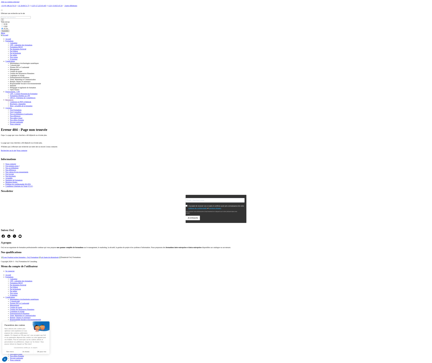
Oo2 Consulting (15, 112)
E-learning (13, 59)
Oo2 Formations (15, 110)
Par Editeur (14, 51)
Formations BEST (16, 47)
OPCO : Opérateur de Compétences (22, 98)
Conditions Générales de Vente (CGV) (19, 186)
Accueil (8, 39)
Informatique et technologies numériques (24, 299)
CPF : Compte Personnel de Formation (23, 94)
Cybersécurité (15, 301)
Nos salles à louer (16, 118)
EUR (5, 24)
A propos (8, 108)
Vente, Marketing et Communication (23, 315)
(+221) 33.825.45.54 (55, 6)
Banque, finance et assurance (20, 317)
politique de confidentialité (197, 208)
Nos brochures (10, 176)
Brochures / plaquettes (18, 104)
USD (5, 26)
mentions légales (215, 208)
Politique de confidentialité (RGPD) (18, 184)
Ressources (9, 100)
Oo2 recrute (9, 174)
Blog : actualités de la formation (21, 106)
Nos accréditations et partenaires (21, 114)
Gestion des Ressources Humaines (22, 309)
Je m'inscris (193, 218)
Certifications (10, 61)
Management (14, 305)
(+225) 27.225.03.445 (38, 6)
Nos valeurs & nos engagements (16, 172)
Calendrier (13, 43)
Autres (70, 6)
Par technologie (15, 53)
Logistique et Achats (17, 311)
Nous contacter (15, 124)
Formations (9, 41)
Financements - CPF (12, 92)
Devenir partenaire (16, 122)
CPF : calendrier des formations (21, 45)
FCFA (6, 29)
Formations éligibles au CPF (20, 96)
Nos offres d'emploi (17, 120)
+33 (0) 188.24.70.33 (8, 6)
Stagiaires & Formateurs (13, 180)
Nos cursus (14, 57)
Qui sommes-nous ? (12, 166)
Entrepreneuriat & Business (19, 313)
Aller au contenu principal (10, 2)
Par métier (13, 55)
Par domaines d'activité (18, 49)
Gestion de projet (16, 307)
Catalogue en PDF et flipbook (20, 102)
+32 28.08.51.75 (23, 6)
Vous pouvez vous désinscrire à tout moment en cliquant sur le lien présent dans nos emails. (211, 212)
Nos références (15, 116)
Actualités (8, 178)
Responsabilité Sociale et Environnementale (25, 320)
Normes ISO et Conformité (19, 303)
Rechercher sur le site (8, 150)
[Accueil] (4, 35)
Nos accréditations (11, 168)
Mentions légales (11, 182)
